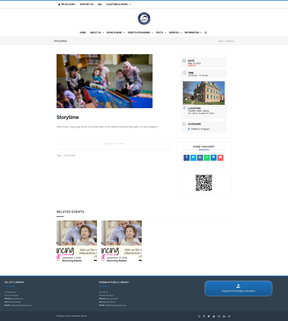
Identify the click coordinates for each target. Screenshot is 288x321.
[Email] (220, 158)
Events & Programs (139, 32)
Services (174, 32)
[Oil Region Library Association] (144, 18)
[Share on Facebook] (187, 158)
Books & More (114, 32)
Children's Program (200, 129)
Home (83, 32)
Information (192, 32)
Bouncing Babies (72, 260)
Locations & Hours (117, 4)
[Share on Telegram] (214, 158)
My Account (68, 4)
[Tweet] (193, 158)
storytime (69, 155)
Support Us (86, 4)
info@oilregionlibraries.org (20, 305)
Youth (159, 32)
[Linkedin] (200, 158)
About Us (95, 32)
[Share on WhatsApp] (207, 158)
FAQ (100, 4)
